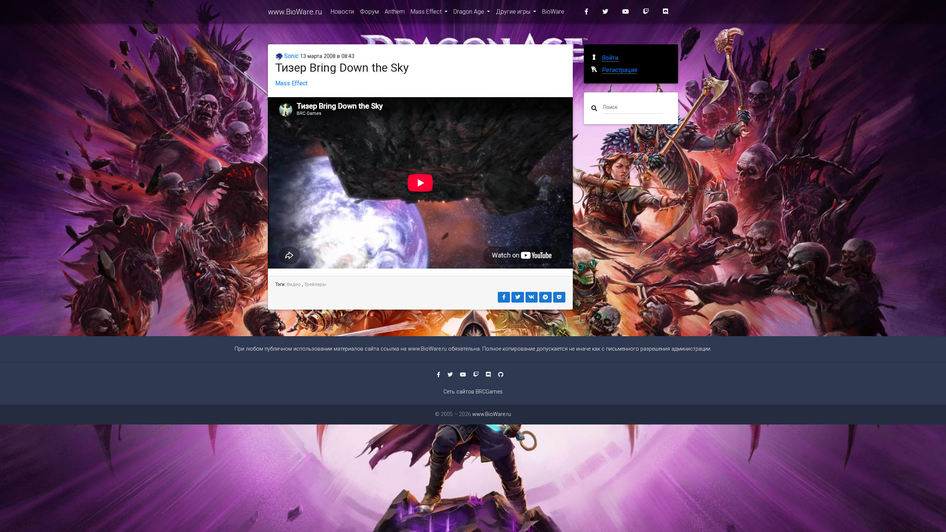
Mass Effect (427, 11)
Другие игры (514, 11)
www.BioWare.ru (295, 11)
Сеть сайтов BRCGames (473, 392)
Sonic (291, 55)
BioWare (553, 11)
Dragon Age (469, 11)
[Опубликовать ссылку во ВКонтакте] (531, 297)
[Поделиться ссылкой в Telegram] (545, 297)
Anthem (395, 11)
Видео (294, 284)
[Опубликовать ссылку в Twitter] (517, 297)
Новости (342, 11)
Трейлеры (315, 284)
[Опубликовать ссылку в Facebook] (504, 297)
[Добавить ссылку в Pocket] (559, 297)
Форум (369, 11)
